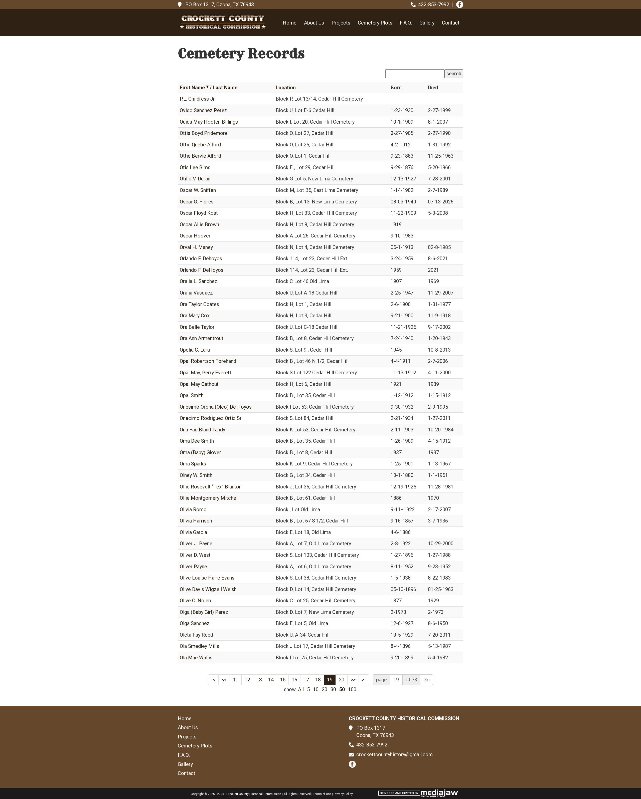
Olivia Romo (193, 509)
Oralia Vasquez (196, 293)
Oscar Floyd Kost (199, 213)
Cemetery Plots (375, 23)
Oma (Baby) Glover (200, 452)
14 (271, 680)
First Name (192, 88)
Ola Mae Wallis (196, 658)
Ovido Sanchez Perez (203, 110)
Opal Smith (192, 395)
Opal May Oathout (199, 384)
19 (330, 680)
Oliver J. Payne (196, 544)
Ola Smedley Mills (199, 646)
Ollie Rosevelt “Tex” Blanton (211, 487)
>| (364, 680)
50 (342, 689)
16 (294, 680)
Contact (450, 23)
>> (353, 680)
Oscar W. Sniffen (198, 190)
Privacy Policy (343, 794)
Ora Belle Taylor (197, 327)
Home (289, 23)
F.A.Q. (406, 23)
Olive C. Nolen (195, 601)
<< (224, 680)
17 (306, 680)
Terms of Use (322, 794)
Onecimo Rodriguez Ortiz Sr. (211, 418)
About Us (314, 23)
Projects (341, 23)
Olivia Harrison (196, 521)
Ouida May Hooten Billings (209, 122)
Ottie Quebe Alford (200, 145)
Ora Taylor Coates (199, 304)
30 (333, 689)
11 (235, 680)
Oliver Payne (193, 567)
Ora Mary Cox (195, 316)
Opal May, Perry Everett (205, 373)
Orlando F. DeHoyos (201, 270)
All (301, 689)
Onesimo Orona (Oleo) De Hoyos (216, 407)
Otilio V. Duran (195, 179)
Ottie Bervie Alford (200, 156)
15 (282, 680)
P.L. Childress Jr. (198, 99)
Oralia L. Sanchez (198, 281)
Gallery (426, 23)
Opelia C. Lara (195, 350)
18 (318, 680)
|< (213, 680)
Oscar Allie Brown (199, 224)
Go (426, 680)
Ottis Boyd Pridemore (204, 133)
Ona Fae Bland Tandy (202, 430)
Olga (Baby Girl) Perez (204, 612)
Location (286, 88)
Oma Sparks (193, 464)
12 (247, 680)
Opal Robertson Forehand (208, 361)
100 (352, 689)
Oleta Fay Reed (196, 635)
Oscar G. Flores (197, 202)
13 (259, 680)
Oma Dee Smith (197, 441)
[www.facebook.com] (459, 4)
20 (341, 680)
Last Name (225, 88)
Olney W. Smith (196, 475)
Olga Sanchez (195, 623)
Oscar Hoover (195, 236)
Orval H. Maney (196, 247)
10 (315, 689)
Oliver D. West (195, 555)
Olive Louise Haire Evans (207, 578)
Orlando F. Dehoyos (201, 258)
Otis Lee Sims (195, 167)
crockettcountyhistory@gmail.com (394, 754)
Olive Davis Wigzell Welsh (208, 589)
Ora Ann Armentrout (201, 338)
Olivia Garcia (193, 532)
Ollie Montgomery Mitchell (209, 498)
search (453, 74)
